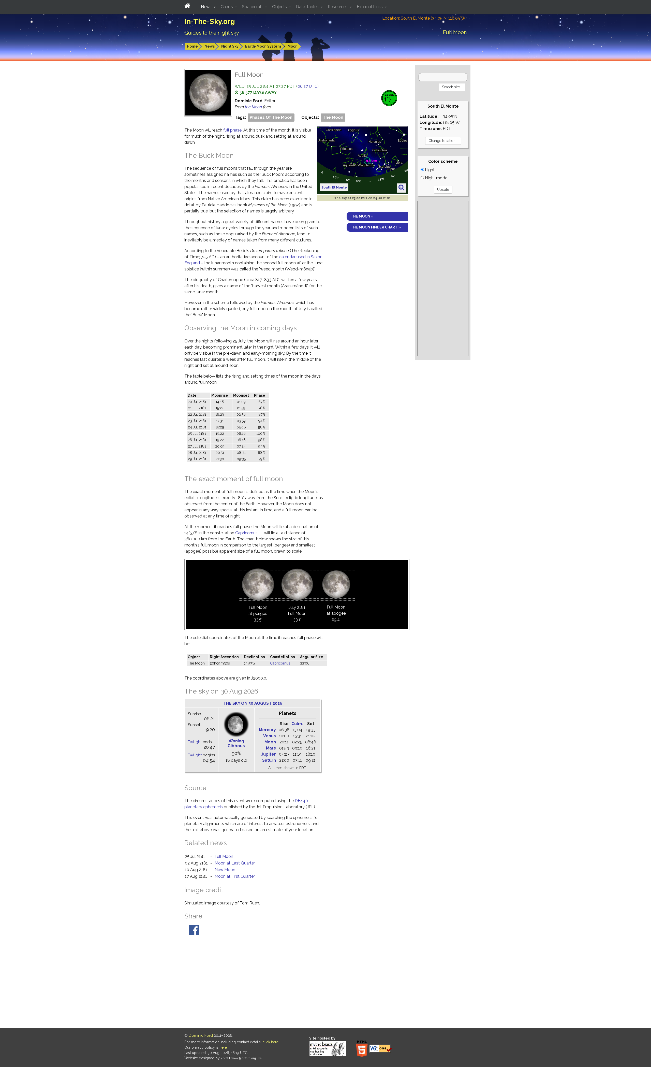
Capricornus (246, 532)
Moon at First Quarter (235, 876)
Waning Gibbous (236, 743)
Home (192, 46)
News (209, 46)
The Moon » (362, 216)
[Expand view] (401, 188)
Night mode (435, 178)
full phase (232, 130)
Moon (293, 46)
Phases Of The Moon (271, 117)
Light (429, 169)
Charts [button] (227, 6)
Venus (269, 735)
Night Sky (230, 46)
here (223, 1047)
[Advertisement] (443, 278)
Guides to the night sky (211, 33)
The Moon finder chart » (376, 227)
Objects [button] (280, 6)
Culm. (297, 723)
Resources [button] (338, 6)
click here (270, 1042)
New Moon (225, 869)
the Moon (254, 107)
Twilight (195, 742)
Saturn (269, 760)
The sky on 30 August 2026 (252, 703)
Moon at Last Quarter (235, 863)
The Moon (333, 117)
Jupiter (268, 754)
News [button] (207, 6)
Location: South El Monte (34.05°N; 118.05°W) (424, 18)
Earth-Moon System (263, 46)
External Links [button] (370, 6)
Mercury (267, 729)
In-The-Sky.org (209, 21)
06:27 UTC (307, 86)
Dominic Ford (201, 1035)
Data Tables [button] (308, 6)
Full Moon (224, 856)
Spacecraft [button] (253, 6)
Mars (271, 748)
